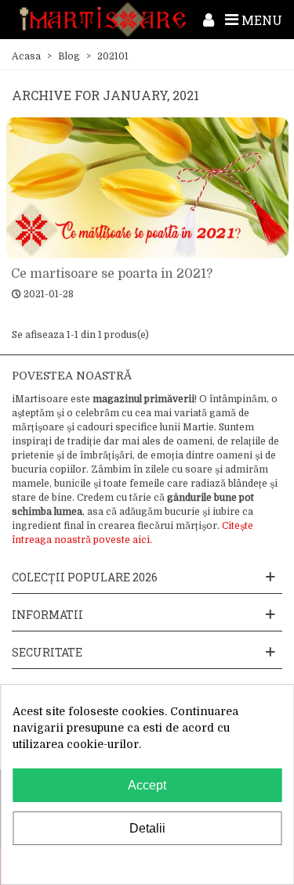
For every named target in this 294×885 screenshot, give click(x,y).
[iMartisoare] (103, 19)
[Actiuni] (208, 19)
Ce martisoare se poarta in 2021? (111, 274)
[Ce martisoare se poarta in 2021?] (147, 187)
